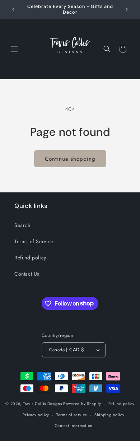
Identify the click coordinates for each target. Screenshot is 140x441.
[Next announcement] (127, 9)
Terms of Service (33, 241)
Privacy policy (36, 415)
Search (22, 225)
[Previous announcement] (13, 9)
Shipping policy (109, 415)
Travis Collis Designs (42, 403)
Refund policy (30, 257)
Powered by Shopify (82, 403)
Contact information (74, 425)
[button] (14, 49)
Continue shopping (70, 159)
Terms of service (71, 415)
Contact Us (26, 273)
